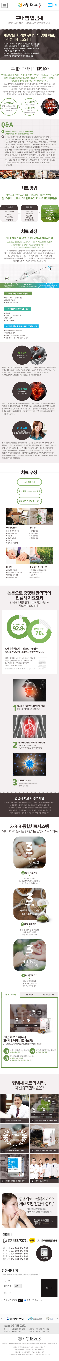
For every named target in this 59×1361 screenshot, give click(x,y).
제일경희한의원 (29, 5)
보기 (20, 1300)
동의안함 (38, 1300)
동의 (29, 1300)
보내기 (49, 1288)
